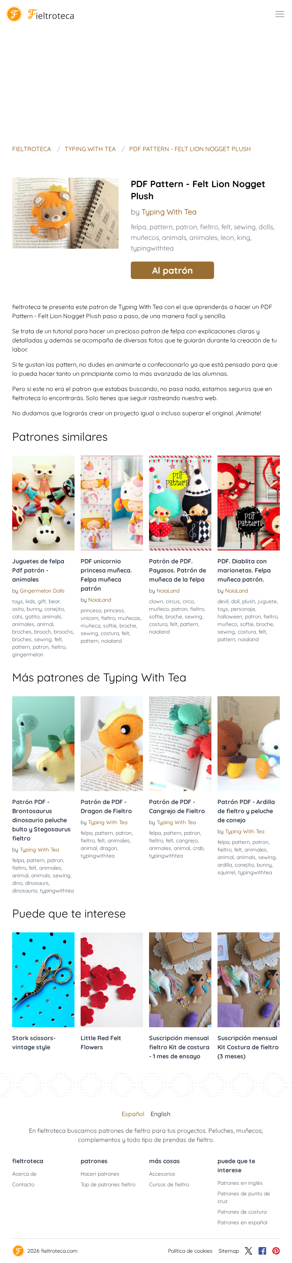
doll (235, 601)
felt (226, 226)
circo (188, 601)
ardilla (224, 864)
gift (42, 601)
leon (227, 237)
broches (22, 631)
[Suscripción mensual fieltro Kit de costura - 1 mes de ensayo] (180, 979)
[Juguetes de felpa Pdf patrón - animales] (43, 503)
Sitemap (229, 1250)
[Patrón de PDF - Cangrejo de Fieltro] (180, 743)
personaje (243, 608)
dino (17, 883)
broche (127, 625)
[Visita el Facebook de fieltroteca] (262, 1251)
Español (133, 1114)
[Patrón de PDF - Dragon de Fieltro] (112, 743)
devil (223, 601)
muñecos (145, 237)
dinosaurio (24, 890)
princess (114, 610)
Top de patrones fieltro (108, 1184)
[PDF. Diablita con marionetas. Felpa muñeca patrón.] (248, 503)
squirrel (226, 872)
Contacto (23, 1184)
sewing (245, 226)
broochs (63, 631)
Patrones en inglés (240, 1182)
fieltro (209, 226)
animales (203, 237)
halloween (229, 616)
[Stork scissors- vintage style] (43, 979)
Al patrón (172, 270)
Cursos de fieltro (169, 1184)
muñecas (129, 618)
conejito (54, 608)
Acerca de (24, 1173)
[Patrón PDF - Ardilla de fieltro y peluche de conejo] (248, 743)
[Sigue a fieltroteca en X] (248, 1251)
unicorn (89, 618)
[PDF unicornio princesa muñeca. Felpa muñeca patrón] (112, 503)
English (160, 1114)
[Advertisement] (146, 85)
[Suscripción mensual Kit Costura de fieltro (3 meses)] (248, 979)
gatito (32, 616)
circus (173, 601)
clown (156, 601)
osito (18, 608)
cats (17, 616)
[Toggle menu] (280, 14)
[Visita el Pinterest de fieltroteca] (276, 1251)
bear (54, 601)
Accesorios (162, 1173)
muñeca (90, 625)
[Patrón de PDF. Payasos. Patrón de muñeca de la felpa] (180, 503)
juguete (267, 601)
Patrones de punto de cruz (243, 1197)
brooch (42, 631)
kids (30, 601)
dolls (266, 226)
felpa (138, 226)
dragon (108, 848)
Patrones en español (242, 1222)
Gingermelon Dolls (42, 590)
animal (45, 624)
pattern (161, 226)
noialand (111, 640)
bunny (34, 608)
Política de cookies (190, 1250)
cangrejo (187, 840)
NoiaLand (99, 599)
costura (110, 633)
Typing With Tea (169, 211)
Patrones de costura (242, 1211)
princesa (91, 610)
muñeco (159, 608)
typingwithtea (152, 248)
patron (186, 226)
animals (174, 237)
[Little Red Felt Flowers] (112, 979)
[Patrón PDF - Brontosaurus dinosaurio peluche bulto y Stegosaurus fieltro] (43, 743)
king (243, 237)
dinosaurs (37, 883)
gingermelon (27, 654)
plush (248, 601)
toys (17, 601)
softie (110, 625)
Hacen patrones (100, 1173)
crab (198, 848)
